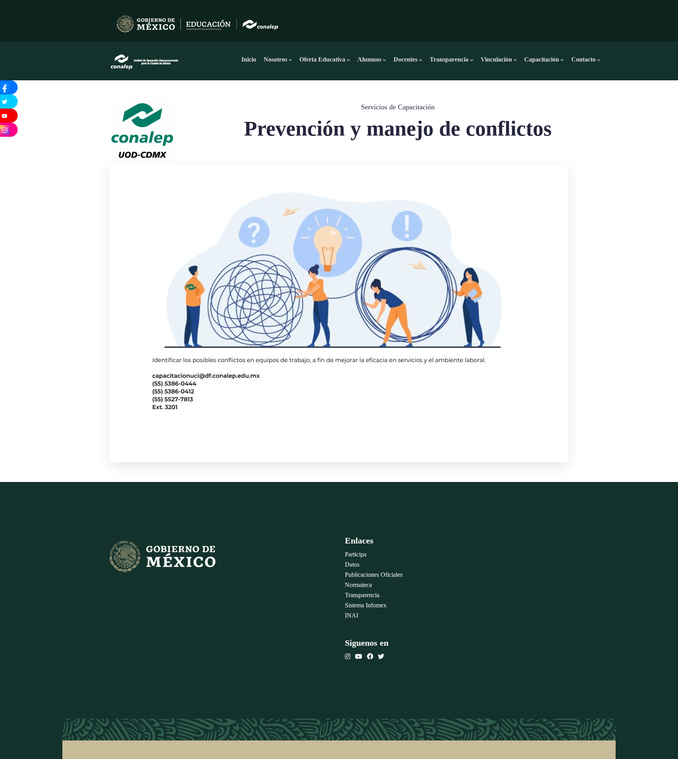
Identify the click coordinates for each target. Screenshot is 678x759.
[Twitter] (381, 656)
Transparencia (449, 59)
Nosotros (275, 59)
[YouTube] (358, 656)
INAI (351, 615)
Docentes (405, 59)
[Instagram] (347, 656)
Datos (352, 564)
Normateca (358, 584)
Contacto (583, 59)
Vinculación (496, 59)
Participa (355, 554)
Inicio (248, 59)
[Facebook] (370, 656)
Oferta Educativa (322, 59)
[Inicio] (144, 60)
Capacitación (541, 59)
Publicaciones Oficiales (374, 574)
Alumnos (369, 59)
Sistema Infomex (365, 605)
